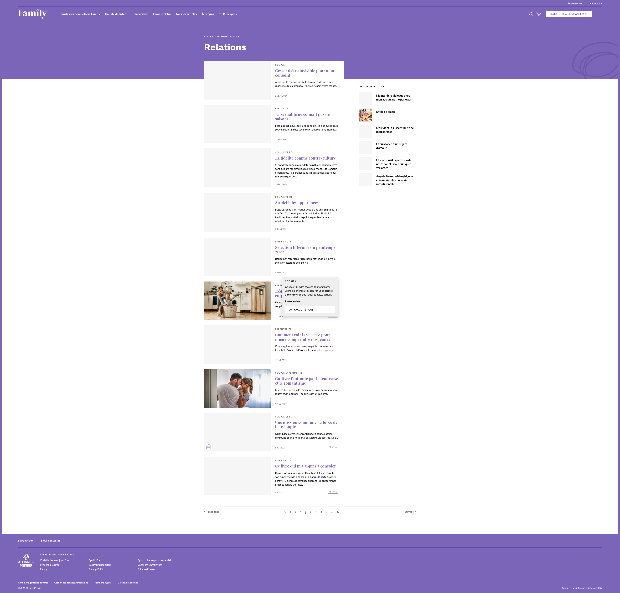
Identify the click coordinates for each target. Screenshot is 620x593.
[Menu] (598, 14)
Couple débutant (116, 14)
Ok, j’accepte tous (301, 309)
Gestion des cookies (128, 582)
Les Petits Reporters (100, 564)
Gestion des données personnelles (71, 582)
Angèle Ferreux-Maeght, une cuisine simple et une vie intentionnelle (394, 180)
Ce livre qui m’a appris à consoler (305, 465)
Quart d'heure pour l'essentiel (154, 560)
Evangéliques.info (50, 564)
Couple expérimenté (289, 373)
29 (337, 511)
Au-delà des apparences (297, 202)
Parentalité (140, 14)
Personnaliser (293, 301)
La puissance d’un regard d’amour (391, 146)
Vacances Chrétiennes (150, 564)
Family (43, 569)
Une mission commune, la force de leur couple (306, 424)
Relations (223, 36)
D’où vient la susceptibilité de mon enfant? (395, 129)
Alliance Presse (146, 569)
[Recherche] (531, 14)
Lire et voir (283, 241)
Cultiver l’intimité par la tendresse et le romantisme (306, 381)
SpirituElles (95, 560)
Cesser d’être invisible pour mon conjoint (304, 73)
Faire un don (25, 540)
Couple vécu (283, 197)
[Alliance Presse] (26, 567)
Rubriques (229, 14)
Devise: (595, 3)
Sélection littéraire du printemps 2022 (305, 249)
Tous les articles (186, 14)
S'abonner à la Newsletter (569, 14)
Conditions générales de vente (33, 582)
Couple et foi (284, 152)
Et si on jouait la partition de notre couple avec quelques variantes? (393, 164)
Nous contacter (50, 540)
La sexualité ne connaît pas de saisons (302, 116)
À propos (208, 14)
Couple (280, 65)
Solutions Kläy (595, 588)
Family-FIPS (96, 569)
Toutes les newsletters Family (80, 14)
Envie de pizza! (385, 111)
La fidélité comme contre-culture (305, 158)
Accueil (208, 36)
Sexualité (281, 108)
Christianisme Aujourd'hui (54, 560)
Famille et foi (162, 14)
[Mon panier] (538, 14)
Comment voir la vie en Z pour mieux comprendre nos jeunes (302, 337)
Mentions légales (103, 582)
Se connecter (575, 3)
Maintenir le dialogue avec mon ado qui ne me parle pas (394, 97)
